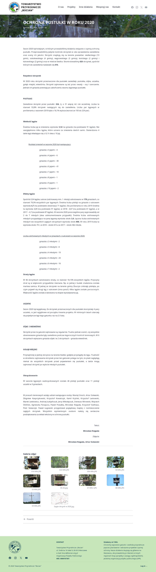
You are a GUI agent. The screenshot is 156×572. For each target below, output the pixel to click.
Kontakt (116, 6)
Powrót (30, 519)
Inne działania (86, 6)
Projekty (71, 6)
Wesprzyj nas (102, 6)
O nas (61, 6)
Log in (143, 566)
